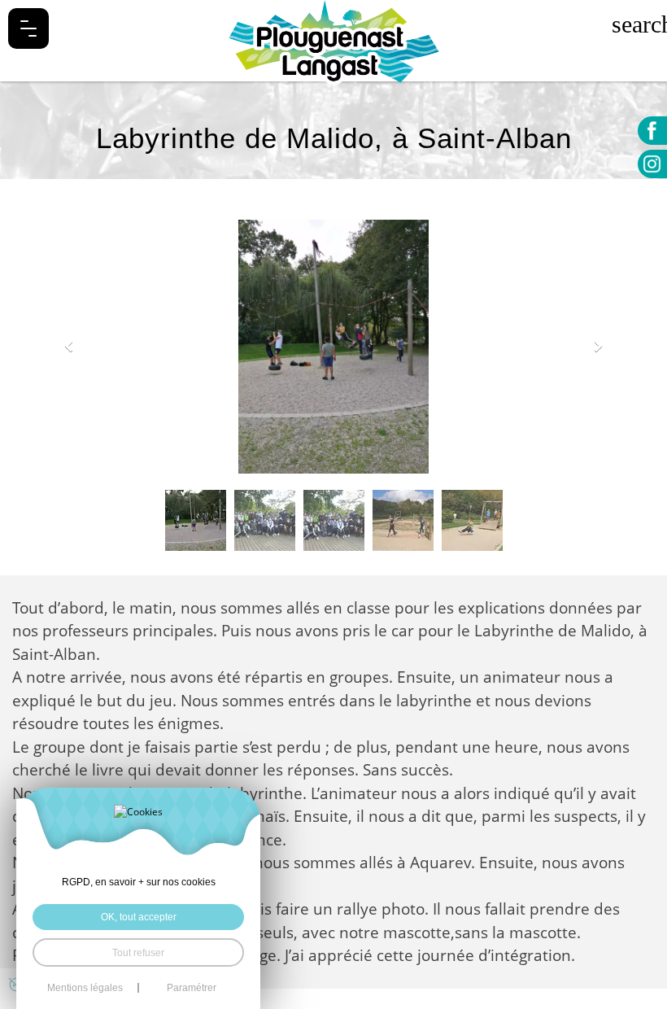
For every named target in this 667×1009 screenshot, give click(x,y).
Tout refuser (138, 952)
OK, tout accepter (139, 916)
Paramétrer (191, 988)
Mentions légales (85, 988)
